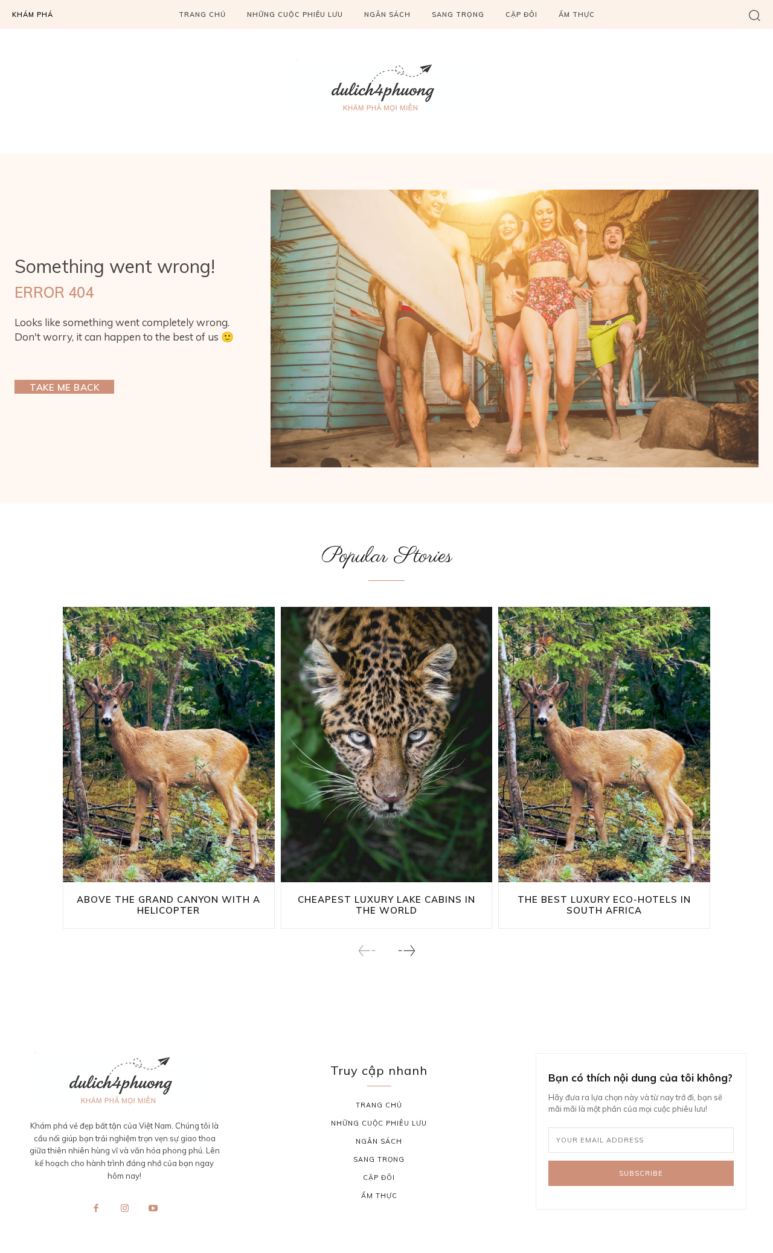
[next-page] (406, 951)
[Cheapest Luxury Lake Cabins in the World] (387, 744)
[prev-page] (367, 951)
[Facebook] (96, 1208)
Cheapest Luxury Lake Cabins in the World (386, 905)
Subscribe (641, 1173)
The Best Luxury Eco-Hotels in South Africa (604, 905)
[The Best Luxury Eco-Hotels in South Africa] (604, 744)
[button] (754, 15)
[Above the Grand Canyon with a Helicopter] (169, 744)
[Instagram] (124, 1208)
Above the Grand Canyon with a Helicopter (168, 905)
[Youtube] (153, 1208)
